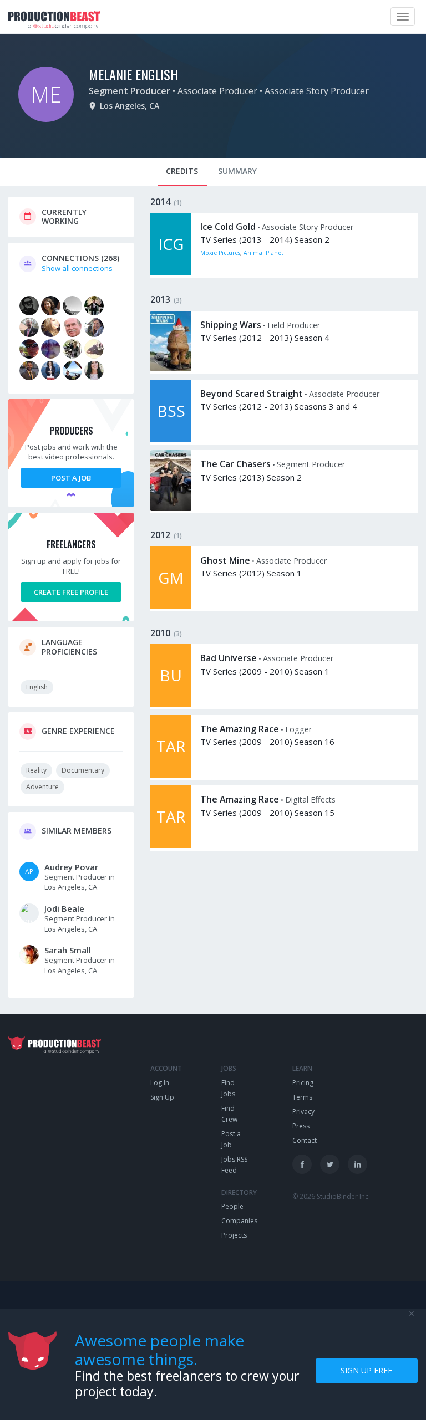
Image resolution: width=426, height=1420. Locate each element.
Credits (182, 171)
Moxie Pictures (220, 253)
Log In (159, 1082)
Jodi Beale (64, 908)
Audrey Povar (71, 866)
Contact (304, 1140)
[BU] (170, 704)
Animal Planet (263, 253)
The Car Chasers (235, 464)
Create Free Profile (71, 592)
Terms (302, 1097)
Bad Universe (228, 658)
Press (301, 1126)
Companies (239, 1220)
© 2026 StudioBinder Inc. (331, 1196)
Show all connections (77, 268)
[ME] (46, 119)
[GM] (170, 606)
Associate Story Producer (317, 91)
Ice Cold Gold (228, 227)
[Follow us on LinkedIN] (357, 1164)
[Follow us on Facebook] (302, 1164)
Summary (237, 171)
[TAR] (170, 775)
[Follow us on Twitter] (329, 1164)
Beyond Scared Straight (251, 393)
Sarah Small (67, 950)
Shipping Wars (230, 325)
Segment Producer (129, 91)
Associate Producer (217, 91)
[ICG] (170, 273)
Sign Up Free (366, 1370)
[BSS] (170, 440)
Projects (234, 1235)
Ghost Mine (225, 560)
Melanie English (133, 74)
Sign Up (162, 1097)
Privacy (303, 1111)
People (232, 1206)
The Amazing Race (239, 729)
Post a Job (71, 478)
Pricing (302, 1082)
